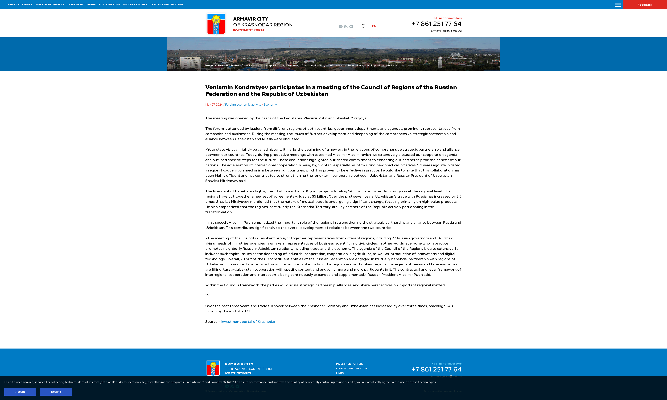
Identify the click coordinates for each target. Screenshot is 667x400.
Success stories (135, 4)
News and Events (228, 65)
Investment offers (82, 4)
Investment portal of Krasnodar (248, 322)
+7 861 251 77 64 (436, 24)
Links (340, 373)
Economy (270, 104)
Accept (20, 391)
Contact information (166, 4)
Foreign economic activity (243, 104)
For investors (109, 4)
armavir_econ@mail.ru (446, 31)
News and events (19, 4)
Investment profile (49, 4)
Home (209, 65)
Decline (56, 391)
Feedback (644, 4)
